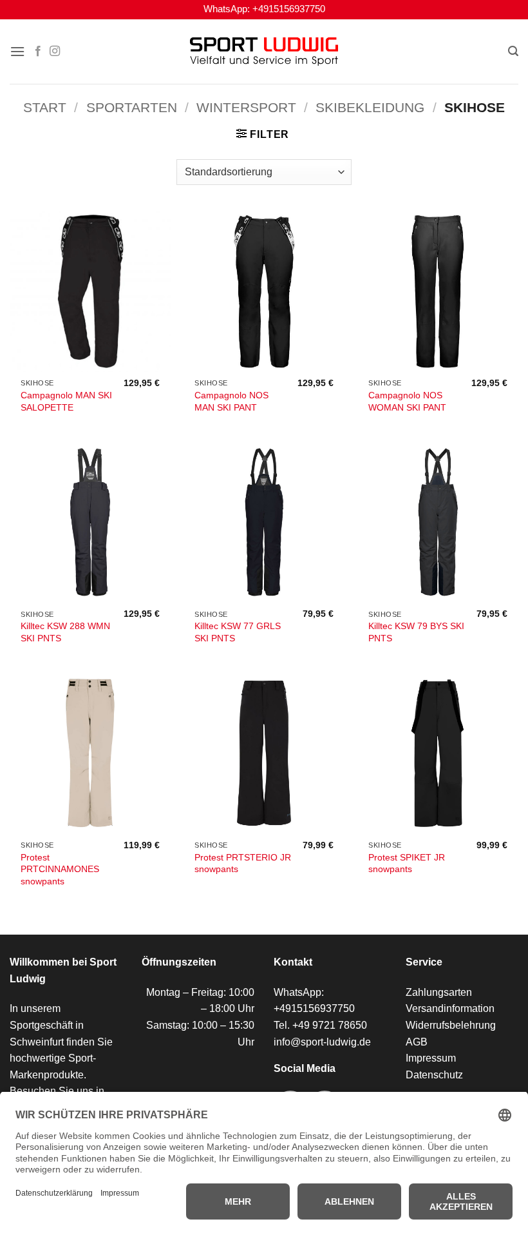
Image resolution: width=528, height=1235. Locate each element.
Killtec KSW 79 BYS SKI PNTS (416, 632)
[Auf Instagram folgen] (55, 51)
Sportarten (131, 107)
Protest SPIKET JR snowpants (406, 863)
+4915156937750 (288, 9)
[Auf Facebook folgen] (38, 51)
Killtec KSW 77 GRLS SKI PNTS (237, 632)
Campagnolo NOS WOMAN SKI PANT (407, 401)
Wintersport (246, 107)
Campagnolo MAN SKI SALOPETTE (66, 401)
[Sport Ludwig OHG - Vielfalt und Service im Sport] (264, 51)
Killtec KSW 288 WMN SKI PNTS (65, 632)
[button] (17, 51)
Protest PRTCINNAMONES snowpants (60, 869)
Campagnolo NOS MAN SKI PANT (231, 401)
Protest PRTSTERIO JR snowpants (242, 863)
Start (44, 107)
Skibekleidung (370, 107)
